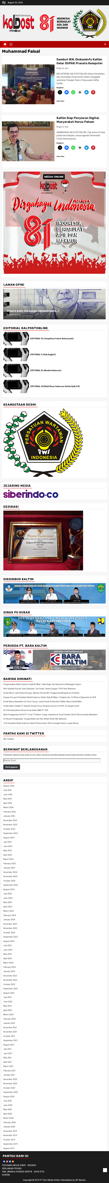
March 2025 (8, 859)
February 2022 (9, 1019)
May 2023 (7, 954)
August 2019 (8, 1148)
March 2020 (8, 1118)
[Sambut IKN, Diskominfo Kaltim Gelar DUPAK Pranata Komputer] (28, 84)
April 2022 (7, 1010)
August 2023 (8, 941)
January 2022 (9, 1023)
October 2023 (9, 932)
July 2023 (7, 945)
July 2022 (7, 997)
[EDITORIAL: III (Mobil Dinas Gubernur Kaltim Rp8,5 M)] (16, 386)
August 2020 (8, 1096)
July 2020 (7, 1101)
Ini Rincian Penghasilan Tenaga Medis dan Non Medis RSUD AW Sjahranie (35, 719)
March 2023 (8, 963)
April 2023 (7, 958)
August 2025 (8, 837)
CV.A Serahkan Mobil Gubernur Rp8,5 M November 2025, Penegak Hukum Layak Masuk (40, 723)
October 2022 (9, 984)
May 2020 (7, 1109)
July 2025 (7, 842)
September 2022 (10, 988)
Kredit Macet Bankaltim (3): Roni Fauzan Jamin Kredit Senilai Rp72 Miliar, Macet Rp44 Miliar (42, 701)
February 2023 (9, 967)
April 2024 (7, 907)
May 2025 (7, 850)
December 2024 (10, 872)
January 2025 (9, 868)
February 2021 (9, 1070)
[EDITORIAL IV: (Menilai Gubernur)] (16, 370)
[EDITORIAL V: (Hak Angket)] (16, 354)
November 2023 (10, 928)
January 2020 (9, 1127)
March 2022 (8, 1014)
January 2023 (9, 971)
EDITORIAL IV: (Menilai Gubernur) (45, 370)
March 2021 (8, 1066)
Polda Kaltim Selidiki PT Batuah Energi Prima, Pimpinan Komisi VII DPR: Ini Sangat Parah (41, 706)
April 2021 (7, 1062)
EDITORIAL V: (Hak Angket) (43, 354)
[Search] (105, 44)
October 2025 (9, 829)
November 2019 (10, 1135)
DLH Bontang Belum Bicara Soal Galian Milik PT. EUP (25, 710)
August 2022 (8, 993)
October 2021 (9, 1036)
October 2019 (9, 1140)
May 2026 (7, 799)
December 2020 (10, 1079)
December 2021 (10, 1027)
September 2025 (10, 833)
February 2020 (9, 1122)
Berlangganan (11, 767)
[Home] (5, 44)
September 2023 (10, 937)
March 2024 (8, 911)
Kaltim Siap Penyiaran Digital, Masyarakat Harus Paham (77, 120)
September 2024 (10, 885)
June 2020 (7, 1105)
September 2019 (10, 1144)
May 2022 (7, 1006)
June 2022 (7, 1001)
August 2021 (8, 1045)
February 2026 (9, 812)
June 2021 (7, 1053)
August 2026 (8, 786)
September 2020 (10, 1092)
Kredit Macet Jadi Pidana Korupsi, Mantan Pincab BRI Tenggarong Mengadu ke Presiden (41, 693)
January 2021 (9, 1075)
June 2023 (7, 950)
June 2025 (7, 846)
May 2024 (7, 902)
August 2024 (8, 889)
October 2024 (9, 881)
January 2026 (9, 816)
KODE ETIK (39, 1171)
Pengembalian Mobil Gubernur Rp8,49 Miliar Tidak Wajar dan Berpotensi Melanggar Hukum (42, 684)
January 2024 (9, 919)
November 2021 (10, 1032)
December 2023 (10, 924)
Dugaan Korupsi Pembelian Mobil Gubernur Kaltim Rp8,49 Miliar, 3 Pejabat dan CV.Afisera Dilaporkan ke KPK (49, 697)
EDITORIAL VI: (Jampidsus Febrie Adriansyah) (52, 339)
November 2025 (10, 824)
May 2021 (7, 1057)
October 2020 (9, 1088)
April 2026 (7, 803)
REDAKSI (32, 1165)
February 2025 (9, 863)
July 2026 (7, 790)
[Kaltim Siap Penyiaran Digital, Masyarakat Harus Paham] (28, 141)
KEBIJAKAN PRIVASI (12, 1168)
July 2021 (7, 1049)
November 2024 (10, 876)
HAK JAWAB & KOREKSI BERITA (17, 1171)
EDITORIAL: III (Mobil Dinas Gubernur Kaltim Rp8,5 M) (55, 386)
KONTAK (6, 1175)
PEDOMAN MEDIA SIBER (14, 1165)
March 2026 (8, 807)
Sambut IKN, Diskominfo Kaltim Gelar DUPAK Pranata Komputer (79, 61)
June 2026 (7, 794)
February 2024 (9, 915)
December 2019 (10, 1131)
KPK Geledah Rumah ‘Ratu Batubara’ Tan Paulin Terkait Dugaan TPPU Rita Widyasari (39, 688)
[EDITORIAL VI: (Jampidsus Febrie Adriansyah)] (16, 338)
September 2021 (10, 1040)
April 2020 (7, 1114)
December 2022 (10, 976)
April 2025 (7, 855)
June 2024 (7, 898)
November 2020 (10, 1083)
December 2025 (10, 820)
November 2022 (10, 980)
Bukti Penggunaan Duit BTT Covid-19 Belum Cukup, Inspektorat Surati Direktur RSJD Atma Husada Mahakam (50, 714)
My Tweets (8, 739)
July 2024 (7, 893)
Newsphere (66, 1180)
